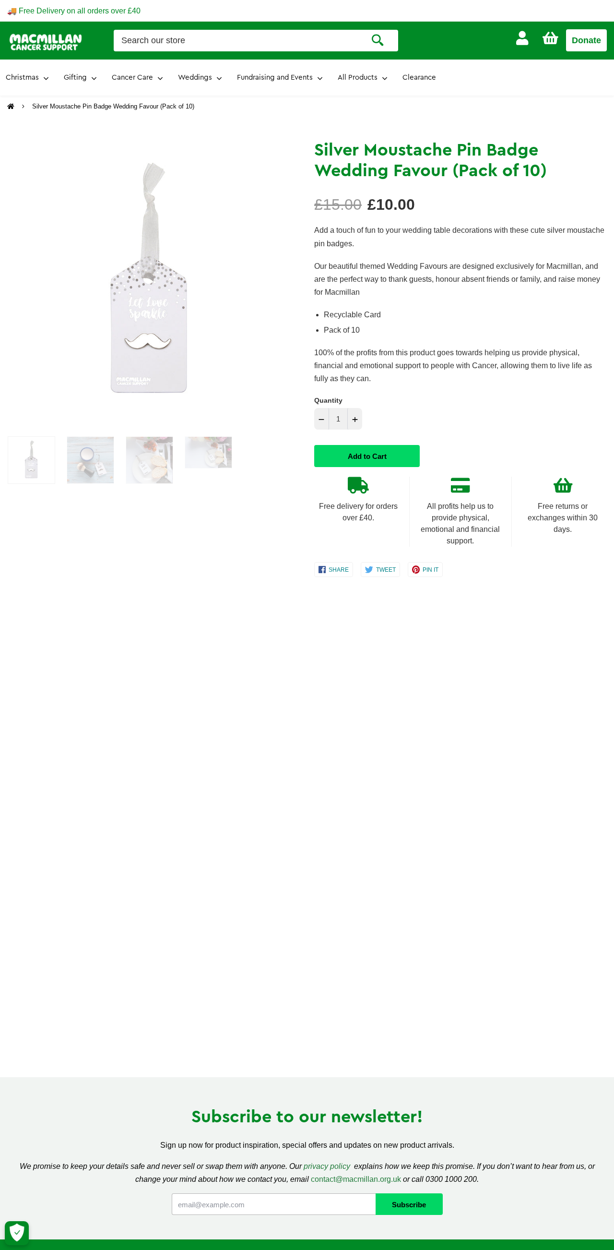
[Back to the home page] (11, 106)
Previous (12, 283)
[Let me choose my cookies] (17, 1233)
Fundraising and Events (275, 77)
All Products (358, 77)
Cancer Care (132, 77)
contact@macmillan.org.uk (356, 1179)
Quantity (328, 400)
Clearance (419, 77)
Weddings (195, 77)
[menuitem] (522, 38)
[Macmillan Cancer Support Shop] (45, 41)
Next (279, 283)
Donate (586, 40)
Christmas (22, 77)
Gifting (75, 77)
